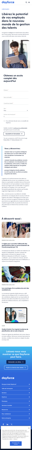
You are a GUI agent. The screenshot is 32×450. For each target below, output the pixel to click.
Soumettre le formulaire (13, 134)
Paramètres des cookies (15, 443)
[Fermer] (29, 428)
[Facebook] (3, 424)
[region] (16, 437)
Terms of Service (15, 139)
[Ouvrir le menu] (29, 2)
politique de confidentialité (20, 128)
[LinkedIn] (7, 424)
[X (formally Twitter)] (11, 424)
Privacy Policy (7, 139)
